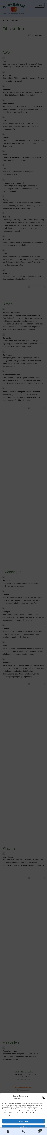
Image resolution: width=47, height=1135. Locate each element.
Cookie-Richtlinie (16, 1132)
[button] (44, 1097)
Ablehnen (23, 1127)
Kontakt (33, 1132)
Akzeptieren (23, 1121)
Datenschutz (26, 1132)
